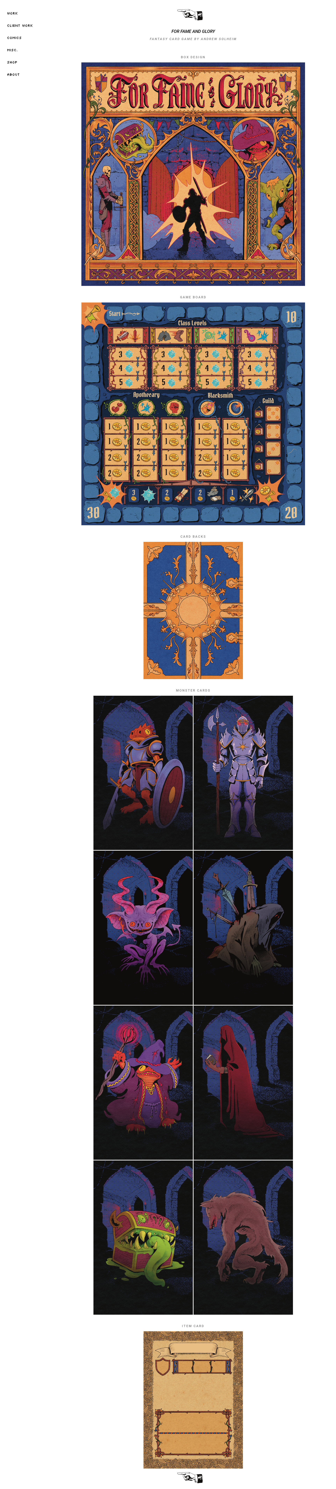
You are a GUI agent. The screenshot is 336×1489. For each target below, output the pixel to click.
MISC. (12, 50)
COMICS (14, 37)
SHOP (12, 62)
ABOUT (13, 74)
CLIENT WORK (20, 25)
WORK (12, 13)
